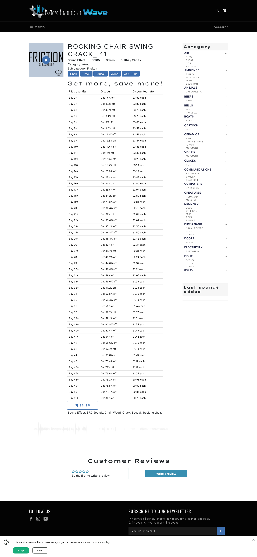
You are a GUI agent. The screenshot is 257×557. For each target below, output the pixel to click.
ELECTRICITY (193, 247)
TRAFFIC (190, 74)
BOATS (189, 116)
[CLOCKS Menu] (225, 160)
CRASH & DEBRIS (194, 141)
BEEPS (188, 96)
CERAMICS (191, 134)
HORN (189, 120)
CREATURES (192, 192)
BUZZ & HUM (192, 251)
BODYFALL (191, 260)
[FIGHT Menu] (225, 256)
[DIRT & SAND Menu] (225, 224)
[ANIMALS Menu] (225, 87)
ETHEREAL (191, 211)
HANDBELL (191, 112)
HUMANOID (192, 196)
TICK (188, 164)
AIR (186, 53)
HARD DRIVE (192, 187)
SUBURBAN (192, 83)
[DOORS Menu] (225, 238)
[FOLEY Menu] (225, 270)
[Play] (46, 60)
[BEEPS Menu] (225, 96)
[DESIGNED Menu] (225, 204)
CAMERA (190, 176)
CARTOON (191, 125)
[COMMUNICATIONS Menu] (225, 169)
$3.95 (84, 405)
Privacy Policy (102, 542)
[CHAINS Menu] (225, 152)
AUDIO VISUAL (193, 173)
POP (188, 129)
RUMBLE (190, 220)
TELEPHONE (192, 180)
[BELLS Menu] (225, 105)
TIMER (189, 100)
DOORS (189, 238)
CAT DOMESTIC (194, 91)
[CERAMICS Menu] (225, 134)
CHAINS (189, 151)
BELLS (188, 105)
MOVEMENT (192, 148)
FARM (189, 80)
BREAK (189, 138)
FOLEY (188, 270)
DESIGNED (191, 203)
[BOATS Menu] (225, 116)
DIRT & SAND (193, 224)
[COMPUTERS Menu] (225, 184)
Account (221, 26)
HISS (188, 63)
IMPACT (190, 144)
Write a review (166, 473)
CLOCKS (190, 160)
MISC (188, 109)
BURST (189, 60)
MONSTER (191, 200)
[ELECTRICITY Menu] (225, 247)
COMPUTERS (193, 183)
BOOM (189, 207)
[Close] (253, 539)
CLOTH (189, 263)
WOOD (189, 242)
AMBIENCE (191, 70)
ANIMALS (190, 87)
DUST (189, 231)
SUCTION (191, 66)
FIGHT (188, 256)
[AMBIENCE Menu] (225, 70)
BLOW (189, 57)
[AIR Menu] (225, 53)
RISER (189, 217)
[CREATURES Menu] (225, 193)
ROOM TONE (192, 77)
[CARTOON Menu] (225, 125)
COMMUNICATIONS (197, 169)
